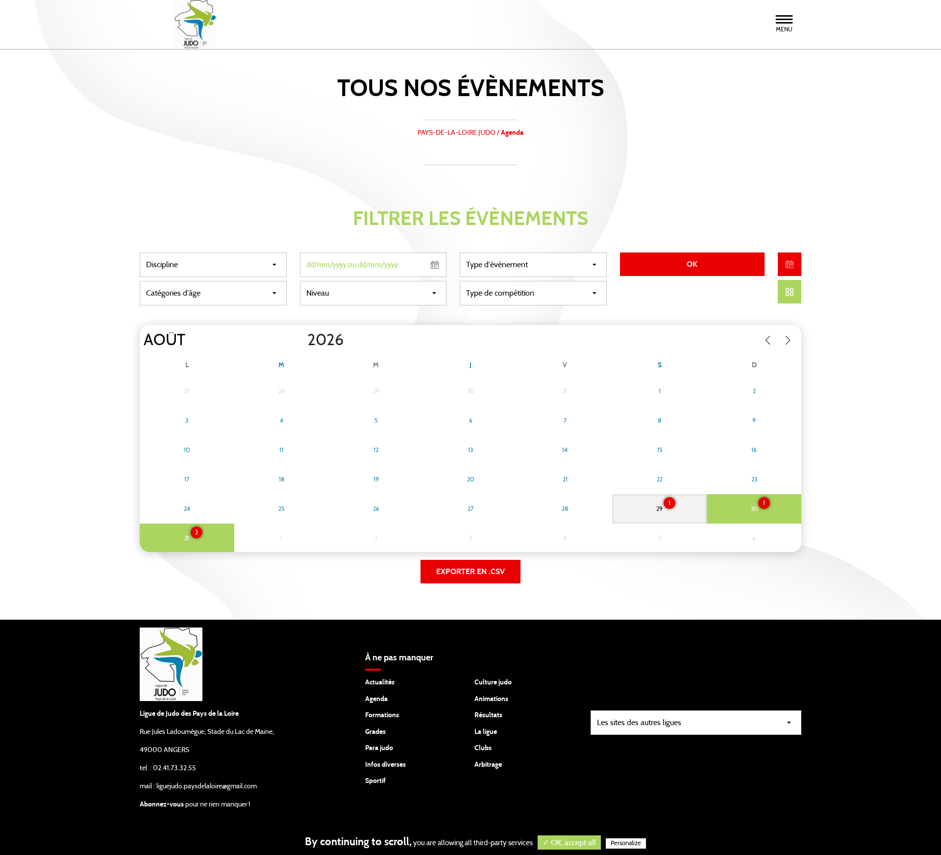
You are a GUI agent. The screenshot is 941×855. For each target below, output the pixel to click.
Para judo (379, 748)
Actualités (380, 682)
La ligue (485, 732)
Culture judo (493, 682)
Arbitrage (488, 764)
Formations (382, 715)
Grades (375, 732)
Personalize (626, 843)
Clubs (483, 748)
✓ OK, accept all (569, 843)
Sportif (375, 781)
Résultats (488, 715)
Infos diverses (385, 764)
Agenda (376, 699)
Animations (491, 699)
